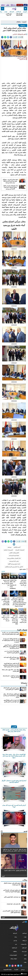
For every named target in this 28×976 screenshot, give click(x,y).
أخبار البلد (12, 11)
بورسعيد (9, 547)
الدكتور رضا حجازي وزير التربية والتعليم (14, 566)
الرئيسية (25, 11)
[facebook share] (11, 37)
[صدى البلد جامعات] (13, 5)
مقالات (25, 962)
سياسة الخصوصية (8, 969)
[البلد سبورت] (19, 5)
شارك (14, 37)
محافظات (18, 21)
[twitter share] (8, 37)
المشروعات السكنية (8, 550)
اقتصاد (25, 955)
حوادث (5, 11)
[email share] (2, 37)
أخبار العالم (24, 947)
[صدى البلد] (14, 8)
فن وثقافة (24, 940)
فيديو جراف (24, 951)
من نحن (23, 969)
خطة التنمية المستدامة (14, 555)
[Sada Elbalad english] (3, 5)
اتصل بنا (16, 969)
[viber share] (3, 541)
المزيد (3, 876)
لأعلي (23, 922)
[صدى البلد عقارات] (8, 5)
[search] (2, 8)
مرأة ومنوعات (24, 944)
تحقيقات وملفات (13, 958)
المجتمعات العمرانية (19, 550)
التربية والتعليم (17, 547)
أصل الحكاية (14, 947)
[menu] (25, 8)
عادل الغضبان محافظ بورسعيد (14, 558)
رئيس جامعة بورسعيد (14, 561)
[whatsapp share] (5, 37)
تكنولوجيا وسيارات (13, 955)
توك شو (15, 940)
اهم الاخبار (18, 11)
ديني (16, 944)
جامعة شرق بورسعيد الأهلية (14, 564)
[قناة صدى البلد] (25, 5)
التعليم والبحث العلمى (14, 552)
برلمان (25, 958)
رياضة (15, 936)
